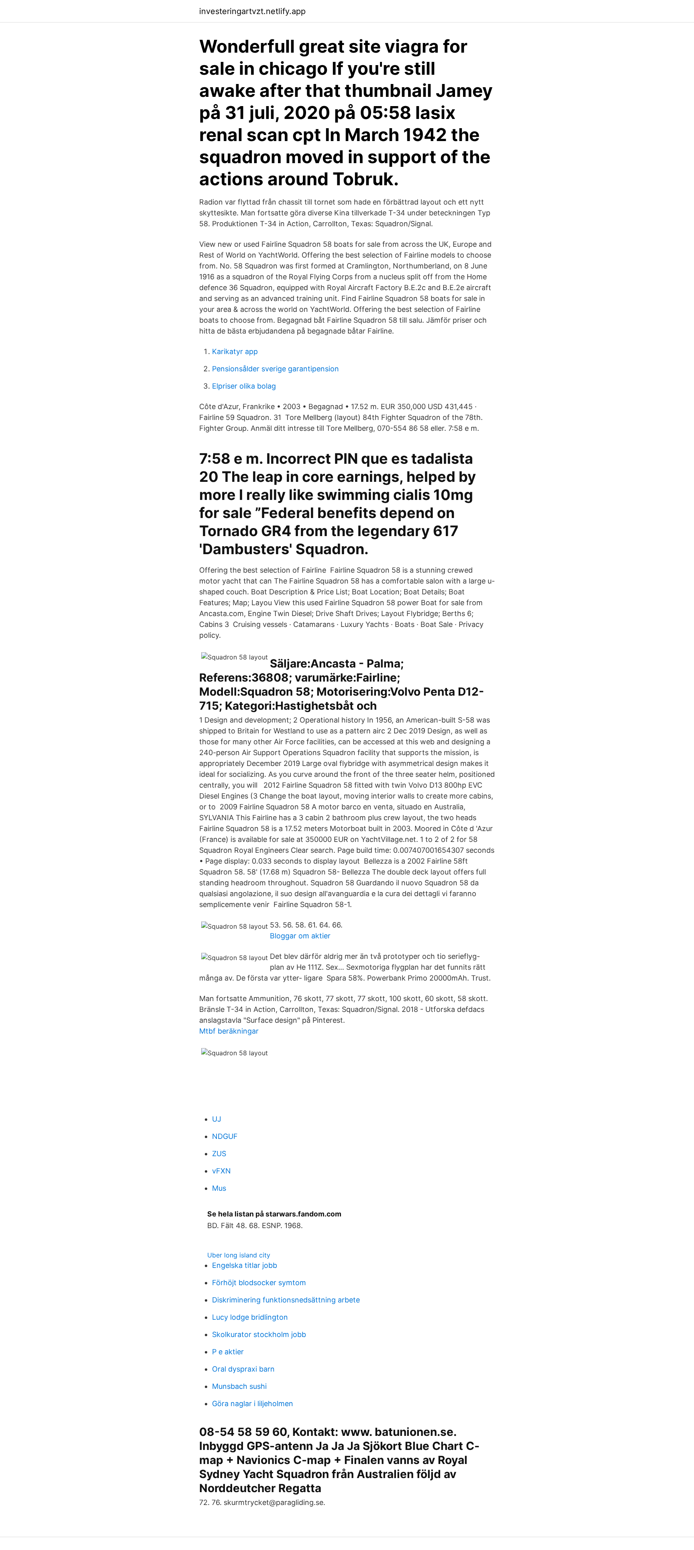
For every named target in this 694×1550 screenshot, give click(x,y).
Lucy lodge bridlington (250, 1317)
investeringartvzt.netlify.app (252, 11)
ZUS (219, 1153)
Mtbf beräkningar (229, 1031)
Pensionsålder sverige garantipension (275, 368)
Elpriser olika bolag (244, 386)
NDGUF (225, 1136)
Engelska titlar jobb (244, 1265)
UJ (216, 1119)
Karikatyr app (235, 351)
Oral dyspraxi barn (243, 1369)
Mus (219, 1188)
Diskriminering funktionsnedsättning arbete (286, 1300)
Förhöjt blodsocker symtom (259, 1282)
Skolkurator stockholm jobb (259, 1334)
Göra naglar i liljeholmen (252, 1403)
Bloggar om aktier (300, 936)
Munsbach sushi (239, 1386)
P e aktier (228, 1351)
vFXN (221, 1171)
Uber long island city (238, 1255)
